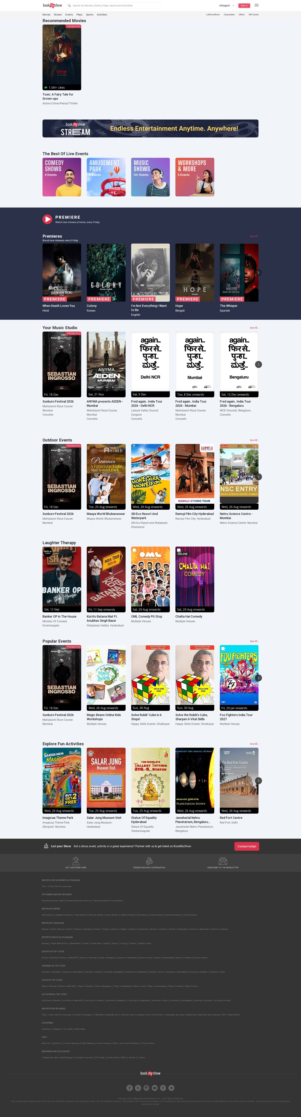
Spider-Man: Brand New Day (198, 1015)
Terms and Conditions (130, 1043)
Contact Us (57, 1043)
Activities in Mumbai (51, 1000)
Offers (242, 14)
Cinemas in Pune (156, 972)
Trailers (141, 1057)
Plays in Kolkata (175, 986)
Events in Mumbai (50, 958)
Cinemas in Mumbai (51, 972)
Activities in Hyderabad (139, 1000)
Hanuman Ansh (127, 1015)
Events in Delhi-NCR (69, 958)
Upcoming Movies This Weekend (108, 901)
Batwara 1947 (219, 1015)
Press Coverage (104, 1043)
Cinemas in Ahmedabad (176, 972)
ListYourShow (212, 14)
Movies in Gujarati (158, 929)
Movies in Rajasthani (200, 929)
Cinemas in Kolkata (198, 972)
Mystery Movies (128, 915)
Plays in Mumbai (49, 986)
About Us (46, 1043)
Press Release (87, 1043)
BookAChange (66, 1057)
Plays (79, 14)
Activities (102, 14)
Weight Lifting (144, 943)
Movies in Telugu (101, 929)
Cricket (85, 943)
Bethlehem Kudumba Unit (106, 1015)
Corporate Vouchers (84, 1057)
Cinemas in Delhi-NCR (72, 972)
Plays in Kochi (191, 986)
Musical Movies (96, 915)
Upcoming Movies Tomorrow (78, 901)
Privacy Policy (148, 1043)
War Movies (142, 915)
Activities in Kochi (222, 1000)
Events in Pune (145, 958)
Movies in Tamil (65, 929)
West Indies (80, 1029)
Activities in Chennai (94, 1000)
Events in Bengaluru (107, 958)
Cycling (123, 943)
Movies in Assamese (138, 929)
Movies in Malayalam (178, 929)
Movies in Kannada (83, 929)
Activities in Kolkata (203, 1000)
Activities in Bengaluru (116, 1000)
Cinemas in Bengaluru (114, 972)
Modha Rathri (234, 1015)
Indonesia (46, 1029)
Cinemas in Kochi (217, 972)
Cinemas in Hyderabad (136, 972)
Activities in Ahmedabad (181, 1000)
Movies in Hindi (49, 929)
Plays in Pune (139, 986)
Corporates (229, 14)
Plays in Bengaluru (103, 986)
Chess (115, 943)
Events (69, 14)
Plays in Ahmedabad (157, 986)
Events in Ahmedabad (164, 958)
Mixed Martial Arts (59, 943)
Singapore (57, 1029)
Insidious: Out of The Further (150, 1015)
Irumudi (77, 1015)
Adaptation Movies (64, 915)
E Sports (132, 943)
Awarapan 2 (88, 1015)
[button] (113, 5)
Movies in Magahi (119, 929)
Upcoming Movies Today (53, 901)
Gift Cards (253, 14)
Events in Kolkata (183, 958)
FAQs (115, 1043)
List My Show (112, 1057)
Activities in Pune (160, 1000)
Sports (89, 14)
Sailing (106, 943)
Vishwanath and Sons (174, 1015)
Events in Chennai (88, 958)
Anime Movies (156, 915)
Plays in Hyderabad (122, 986)
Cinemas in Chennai (93, 972)
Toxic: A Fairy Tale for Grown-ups (56, 886)
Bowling (45, 943)
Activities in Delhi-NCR (73, 1000)
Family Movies (190, 915)
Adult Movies (47, 915)
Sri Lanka (68, 1029)
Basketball (75, 943)
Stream (58, 14)
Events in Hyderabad (127, 958)
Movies (46, 14)
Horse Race (96, 943)
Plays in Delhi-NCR (67, 986)
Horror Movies (112, 915)
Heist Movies (81, 915)
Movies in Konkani (220, 929)
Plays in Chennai (85, 986)
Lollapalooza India (50, 1057)
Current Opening (71, 1043)
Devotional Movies (173, 915)
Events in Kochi (200, 958)
